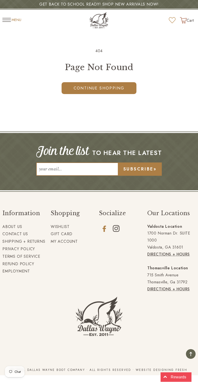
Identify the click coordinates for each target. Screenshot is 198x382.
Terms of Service (21, 256)
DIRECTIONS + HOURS (168, 254)
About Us (12, 226)
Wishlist (60, 226)
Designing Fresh (170, 370)
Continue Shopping (99, 88)
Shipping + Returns (23, 241)
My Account (64, 241)
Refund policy (18, 264)
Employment (16, 271)
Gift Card (61, 234)
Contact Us (15, 234)
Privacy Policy (18, 249)
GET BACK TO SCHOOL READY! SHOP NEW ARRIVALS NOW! (99, 4)
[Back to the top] (191, 354)
